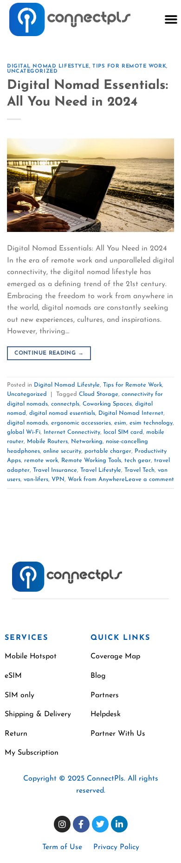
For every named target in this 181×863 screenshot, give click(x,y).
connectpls (65, 404)
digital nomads (27, 423)
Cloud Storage (98, 394)
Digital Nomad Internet (130, 413)
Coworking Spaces (107, 404)
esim (120, 423)
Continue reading (49, 353)
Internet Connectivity (72, 432)
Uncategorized (32, 71)
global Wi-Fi (23, 432)
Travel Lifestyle (100, 470)
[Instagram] (62, 824)
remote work (41, 460)
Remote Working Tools (91, 460)
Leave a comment (149, 479)
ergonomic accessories (81, 423)
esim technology (151, 423)
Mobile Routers (47, 441)
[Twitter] (100, 824)
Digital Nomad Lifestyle (48, 66)
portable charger (107, 451)
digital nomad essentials (62, 413)
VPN (58, 479)
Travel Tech (139, 470)
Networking (87, 441)
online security (62, 451)
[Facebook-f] (81, 824)
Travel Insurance (55, 470)
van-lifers (36, 479)
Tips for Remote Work (129, 66)
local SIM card (123, 432)
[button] (171, 19)
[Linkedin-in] (119, 824)
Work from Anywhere (96, 479)
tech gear (137, 460)
